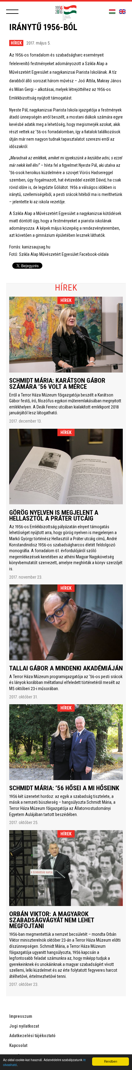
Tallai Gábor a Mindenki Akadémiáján (66, 668)
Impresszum (20, 1016)
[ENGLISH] (122, 11)
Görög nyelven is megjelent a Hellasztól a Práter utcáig (53, 515)
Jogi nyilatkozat (24, 1026)
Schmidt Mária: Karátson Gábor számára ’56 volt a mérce (57, 383)
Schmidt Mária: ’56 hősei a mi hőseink (64, 788)
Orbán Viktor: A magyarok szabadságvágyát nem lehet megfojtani (51, 920)
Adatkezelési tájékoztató (32, 1035)
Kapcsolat (18, 1045)
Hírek (16, 43)
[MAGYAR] (112, 11)
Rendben (110, 1061)
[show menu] (12, 12)
